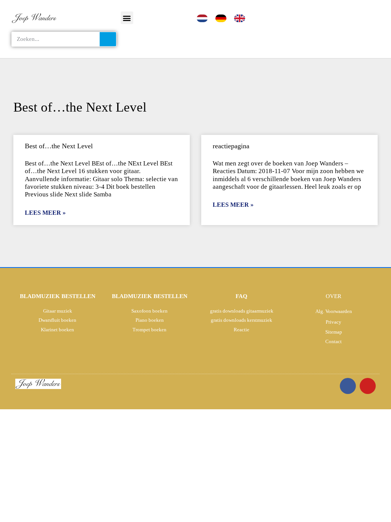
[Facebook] (348, 386)
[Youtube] (368, 386)
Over (333, 296)
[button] (127, 17)
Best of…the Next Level (59, 146)
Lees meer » (45, 212)
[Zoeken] (108, 39)
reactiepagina (231, 146)
